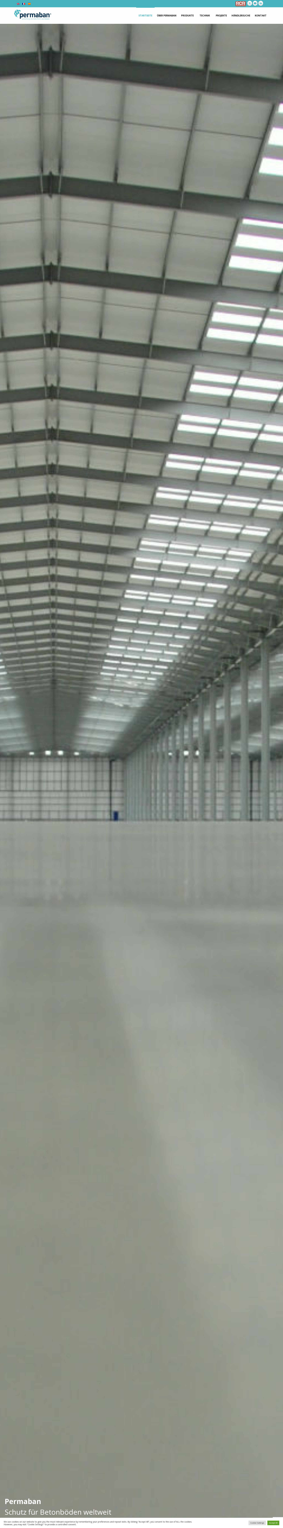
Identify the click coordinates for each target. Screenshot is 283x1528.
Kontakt (260, 15)
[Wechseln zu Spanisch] (29, 4)
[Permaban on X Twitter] (249, 3)
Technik (205, 15)
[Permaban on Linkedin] (260, 3)
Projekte (221, 15)
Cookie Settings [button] (257, 1522)
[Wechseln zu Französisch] (24, 4)
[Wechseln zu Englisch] (18, 4)
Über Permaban (166, 15)
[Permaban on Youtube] (255, 3)
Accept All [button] (273, 1522)
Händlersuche (241, 15)
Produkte (187, 15)
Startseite (145, 15)
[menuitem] (145, 15)
